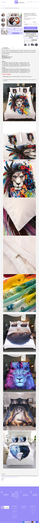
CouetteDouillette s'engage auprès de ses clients (9, 477)
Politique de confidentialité (14, 511)
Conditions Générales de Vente (14, 508)
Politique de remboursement (14, 517)
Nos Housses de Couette (33, 508)
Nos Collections (33, 510)
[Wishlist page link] (28, 2)
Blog (33, 513)
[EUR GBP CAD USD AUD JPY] (31, 2)
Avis (13, 47)
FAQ (14, 513)
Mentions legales (14, 515)
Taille (24, 22)
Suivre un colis (32, 512)
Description (5, 47)
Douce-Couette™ (12, 521)
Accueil (2, 8)
